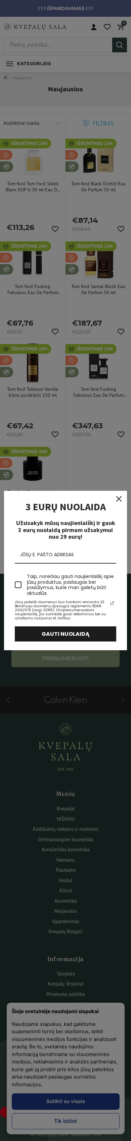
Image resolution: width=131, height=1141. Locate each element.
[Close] (119, 499)
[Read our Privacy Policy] (112, 603)
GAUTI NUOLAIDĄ (66, 634)
